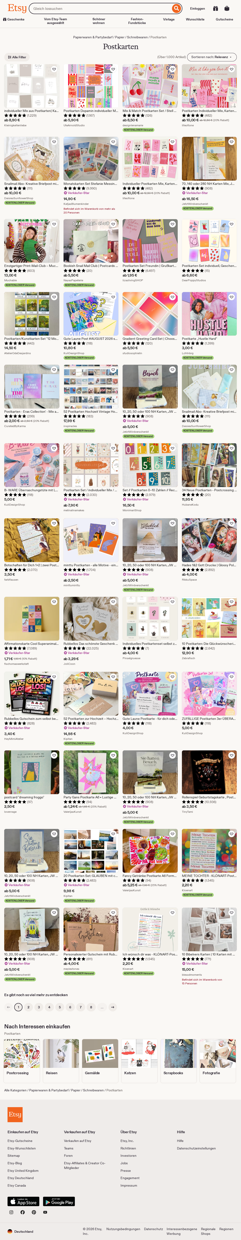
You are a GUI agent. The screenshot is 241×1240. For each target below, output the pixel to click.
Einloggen (197, 8)
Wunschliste (195, 19)
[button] (20, 1231)
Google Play (59, 1201)
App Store (23, 1201)
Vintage (169, 19)
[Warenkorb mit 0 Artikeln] (227, 8)
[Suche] (176, 8)
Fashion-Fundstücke (137, 21)
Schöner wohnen (98, 21)
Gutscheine (224, 19)
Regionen (226, 1229)
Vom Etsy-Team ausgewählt (55, 21)
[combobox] (100, 8)
